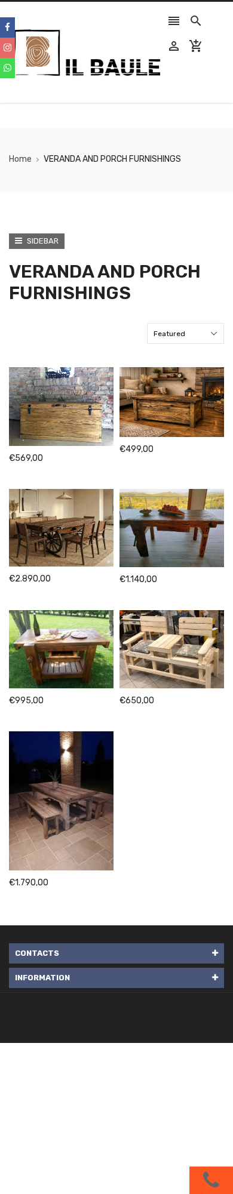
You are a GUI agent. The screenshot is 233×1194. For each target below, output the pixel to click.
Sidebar (42, 240)
